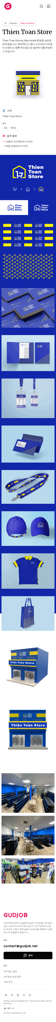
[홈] (5, 23)
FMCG (13, 128)
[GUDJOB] (8, 6)
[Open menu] (48, 6)
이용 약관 (8, 981)
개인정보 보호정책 (12, 976)
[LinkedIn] (18, 995)
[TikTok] (29, 995)
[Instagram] (12, 995)
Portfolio (13, 23)
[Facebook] (6, 995)
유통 (5, 128)
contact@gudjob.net (21, 946)
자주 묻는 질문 (10, 971)
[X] (24, 995)
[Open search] (41, 6)
